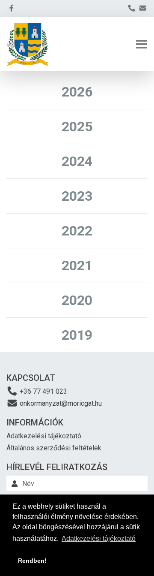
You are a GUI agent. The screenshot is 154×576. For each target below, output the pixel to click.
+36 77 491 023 (42, 391)
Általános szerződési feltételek (53, 448)
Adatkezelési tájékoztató (43, 436)
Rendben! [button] (32, 560)
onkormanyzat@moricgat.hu (60, 403)
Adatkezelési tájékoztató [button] (99, 538)
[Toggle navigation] (141, 44)
